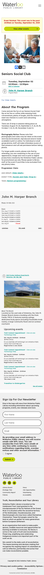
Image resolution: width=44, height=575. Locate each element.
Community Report (9, 492)
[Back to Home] (13, 5)
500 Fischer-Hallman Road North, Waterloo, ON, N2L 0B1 (17, 276)
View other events (21, 29)
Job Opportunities (29, 490)
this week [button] (22, 228)
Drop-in (32, 177)
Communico (22, 569)
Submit (8, 459)
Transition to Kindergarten (14, 383)
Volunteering (27, 492)
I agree (8, 453)
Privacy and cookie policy (12, 566)
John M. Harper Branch (20, 90)
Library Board (7, 487)
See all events (37, 386)
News (25, 487)
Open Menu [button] (39, 6)
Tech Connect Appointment (19, 334)
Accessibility (27, 495)
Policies (5, 495)
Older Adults (17, 173)
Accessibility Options (34, 566)
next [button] (40, 228)
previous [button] (5, 228)
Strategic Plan (7, 490)
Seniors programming (16, 181)
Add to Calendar (14, 86)
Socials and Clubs (20, 177)
